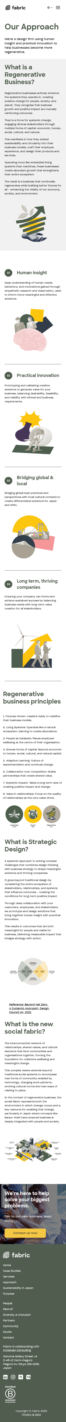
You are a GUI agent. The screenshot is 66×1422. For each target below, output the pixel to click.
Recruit (8, 1309)
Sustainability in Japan (18, 1288)
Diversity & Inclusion (17, 1314)
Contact (8, 1337)
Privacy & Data (31, 1414)
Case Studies (12, 1270)
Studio (7, 1331)
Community (10, 1326)
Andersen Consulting (17, 1350)
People (7, 1303)
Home (7, 1265)
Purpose (8, 1293)
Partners (9, 1320)
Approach (9, 1282)
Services (9, 1276)
